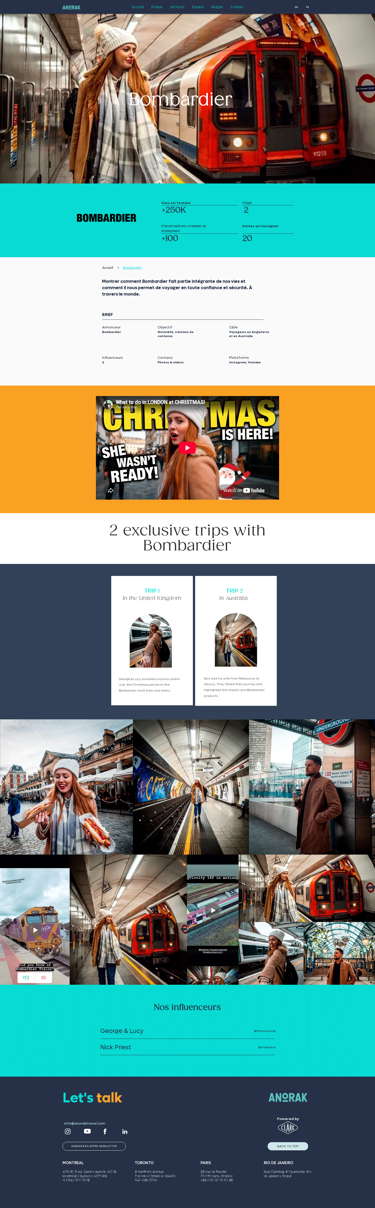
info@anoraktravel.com (84, 1123)
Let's (79, 1098)
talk (109, 1098)
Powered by (288, 1118)
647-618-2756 (146, 1180)
